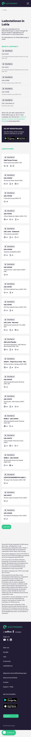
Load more (6, 527)
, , (14, 119)
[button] (28, 3)
